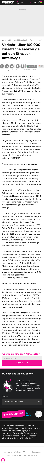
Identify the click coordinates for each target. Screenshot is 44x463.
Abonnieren (22, 362)
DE (30, 2)
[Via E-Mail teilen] (12, 66)
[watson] (8, 2)
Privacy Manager (31, 455)
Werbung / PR (19, 452)
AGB (8, 455)
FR (35, 2)
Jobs (28, 452)
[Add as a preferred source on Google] (32, 66)
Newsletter (7, 452)
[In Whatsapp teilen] (7, 66)
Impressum (36, 452)
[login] (3, 460)
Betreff (5, 396)
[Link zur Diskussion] (18, 66)
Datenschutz (17, 455)
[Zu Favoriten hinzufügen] (22, 66)
